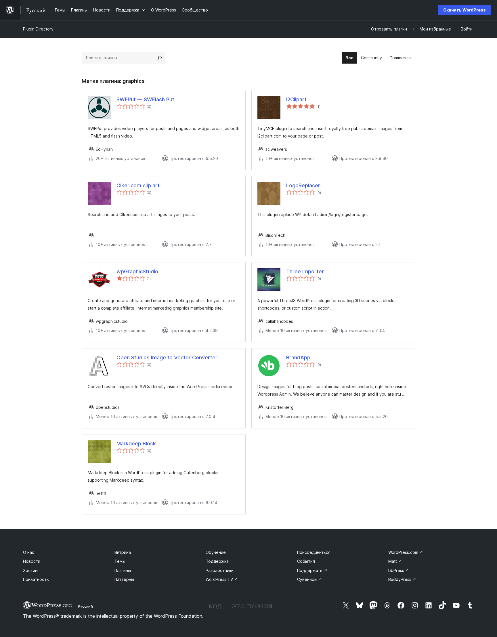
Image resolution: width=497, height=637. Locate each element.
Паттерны (124, 579)
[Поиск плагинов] (159, 58)
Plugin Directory (38, 28)
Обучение (216, 552)
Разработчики (220, 570)
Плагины (122, 570)
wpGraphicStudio (137, 271)
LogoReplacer (303, 185)
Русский (85, 606)
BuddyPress (402, 579)
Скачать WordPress (464, 9)
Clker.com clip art (138, 185)
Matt (395, 561)
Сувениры (309, 579)
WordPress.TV (222, 579)
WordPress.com (405, 552)
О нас (28, 552)
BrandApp (298, 357)
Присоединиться (313, 552)
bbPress (398, 570)
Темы (119, 561)
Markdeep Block (136, 443)
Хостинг (31, 570)
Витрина (122, 552)
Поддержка (217, 561)
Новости (31, 561)
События (306, 561)
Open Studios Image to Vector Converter (166, 357)
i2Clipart (296, 99)
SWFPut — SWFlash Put (145, 99)
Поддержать (312, 570)
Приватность (36, 579)
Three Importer (305, 271)
